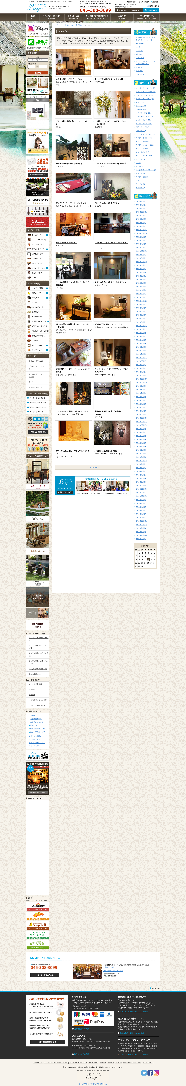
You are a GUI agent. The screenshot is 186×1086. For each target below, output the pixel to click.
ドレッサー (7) (141, 106)
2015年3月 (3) (141, 450)
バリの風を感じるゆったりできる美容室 (110, 164)
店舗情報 (32, 689)
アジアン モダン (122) (144, 138)
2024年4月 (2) (141, 244)
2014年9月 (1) (141, 464)
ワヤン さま (140, 74)
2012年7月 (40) (141, 535)
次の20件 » (94, 467)
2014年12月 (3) (141, 461)
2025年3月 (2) (141, 226)
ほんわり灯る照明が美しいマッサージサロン (73, 122)
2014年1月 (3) (141, 485)
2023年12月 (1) (141, 248)
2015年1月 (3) (141, 457)
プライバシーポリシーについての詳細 (134, 1055)
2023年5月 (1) (141, 255)
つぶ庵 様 (139, 51)
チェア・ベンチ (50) (143, 120)
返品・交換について (37, 732)
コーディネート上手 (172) (145, 134)
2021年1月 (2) (141, 297)
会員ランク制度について (38, 736)
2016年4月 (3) (141, 404)
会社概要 (111, 1063)
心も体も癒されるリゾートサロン (69, 79)
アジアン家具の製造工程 (38, 669)
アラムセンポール (35, 387)
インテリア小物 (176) (144, 124)
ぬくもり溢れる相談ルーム (66, 243)
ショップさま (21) (142, 152)
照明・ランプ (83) (142, 127)
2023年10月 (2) (141, 251)
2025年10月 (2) (141, 215)
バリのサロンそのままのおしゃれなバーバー (111, 244)
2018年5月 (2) (141, 354)
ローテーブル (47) (142, 109)
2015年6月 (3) (141, 439)
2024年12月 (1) (141, 230)
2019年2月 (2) (141, 351)
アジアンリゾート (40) (144, 156)
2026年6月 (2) (141, 201)
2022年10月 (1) (141, 265)
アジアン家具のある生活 (78, 1063)
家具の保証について (36, 674)
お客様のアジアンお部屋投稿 (73, 25)
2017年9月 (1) (141, 365)
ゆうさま (139, 67)
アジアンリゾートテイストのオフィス (71, 203)
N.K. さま (139, 54)
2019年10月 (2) (141, 329)
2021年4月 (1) (141, 290)
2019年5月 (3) (141, 347)
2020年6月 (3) (141, 308)
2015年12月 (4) (141, 418)
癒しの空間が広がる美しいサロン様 (109, 79)
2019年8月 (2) (141, 336)
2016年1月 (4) (141, 414)
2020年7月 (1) (141, 304)
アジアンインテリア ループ (113, 971)
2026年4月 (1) (141, 208)
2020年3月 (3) (141, 315)
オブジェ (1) (140, 188)
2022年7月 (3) (141, 272)
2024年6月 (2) (141, 237)
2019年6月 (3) (141, 343)
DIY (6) (138, 163)
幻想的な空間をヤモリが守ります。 (70, 164)
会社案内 (32, 695)
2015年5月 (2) (141, 443)
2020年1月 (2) (141, 322)
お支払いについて (36, 722)
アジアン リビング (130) (145, 145)
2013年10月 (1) (141, 496)
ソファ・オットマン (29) (145, 117)
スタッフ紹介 (93, 1063)
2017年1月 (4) (141, 375)
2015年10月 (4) (141, 425)
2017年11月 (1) (141, 361)
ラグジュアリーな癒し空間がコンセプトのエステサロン (111, 370)
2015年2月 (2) (141, 454)
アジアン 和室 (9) (142, 148)
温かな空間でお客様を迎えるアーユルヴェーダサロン (73, 325)
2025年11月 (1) (141, 212)
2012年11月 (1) (141, 521)
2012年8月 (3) (141, 532)
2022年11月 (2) (141, 262)
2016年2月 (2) (141, 411)
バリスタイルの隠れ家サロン (106, 451)
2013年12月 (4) (141, 489)
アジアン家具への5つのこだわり (56, 1063)
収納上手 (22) (141, 131)
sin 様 (138, 47)
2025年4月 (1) (141, 223)
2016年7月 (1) (141, 393)
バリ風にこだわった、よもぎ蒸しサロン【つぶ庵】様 (110, 122)
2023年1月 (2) (141, 258)
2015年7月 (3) (141, 436)
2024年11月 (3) (141, 233)
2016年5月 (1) (141, 400)
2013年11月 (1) (141, 493)
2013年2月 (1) (141, 510)
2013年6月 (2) (141, 503)
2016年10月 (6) (141, 382)
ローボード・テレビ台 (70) (145, 88)
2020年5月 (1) (141, 311)
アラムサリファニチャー (38, 361)
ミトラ (31, 382)
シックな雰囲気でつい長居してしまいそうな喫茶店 (73, 283)
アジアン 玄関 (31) (142, 141)
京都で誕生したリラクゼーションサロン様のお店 (73, 370)
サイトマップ (34, 746)
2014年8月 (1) (141, 468)
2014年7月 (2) (141, 471)
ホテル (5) (139, 166)
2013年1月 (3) (141, 514)
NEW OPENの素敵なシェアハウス (108, 324)
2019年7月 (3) (141, 340)
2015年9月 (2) (141, 429)
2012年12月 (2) (141, 517)
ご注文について (36, 719)
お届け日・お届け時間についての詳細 (134, 1011)
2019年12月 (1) (141, 326)
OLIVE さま (140, 58)
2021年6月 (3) (141, 283)
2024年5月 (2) (141, 240)
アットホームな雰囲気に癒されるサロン (72, 411)
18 (148, 560)
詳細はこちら (110, 967)
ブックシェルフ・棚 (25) (145, 95)
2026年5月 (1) (141, 205)
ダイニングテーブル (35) (145, 99)
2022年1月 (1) (141, 276)
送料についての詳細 (81, 1054)
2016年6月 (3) (141, 397)
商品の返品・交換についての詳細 (132, 1033)
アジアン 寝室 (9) (142, 177)
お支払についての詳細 (82, 1029)
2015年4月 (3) (141, 446)
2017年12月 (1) (141, 358)
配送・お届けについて (38, 729)
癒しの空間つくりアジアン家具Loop (93, 1084)
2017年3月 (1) (141, 368)
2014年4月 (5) (141, 478)
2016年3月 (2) (141, 407)
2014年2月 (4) (141, 482)
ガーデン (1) (140, 184)
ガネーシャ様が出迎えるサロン (107, 203)
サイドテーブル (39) (143, 113)
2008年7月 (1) (141, 539)
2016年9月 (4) (141, 386)
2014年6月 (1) (141, 475)
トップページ (58, 25)
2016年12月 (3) (141, 379)
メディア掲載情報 (35, 684)
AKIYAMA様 (140, 43)
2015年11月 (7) (141, 422)
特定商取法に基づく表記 (38, 700)
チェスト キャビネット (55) (146, 92)
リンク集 (118, 1063)
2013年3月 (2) (141, 507)
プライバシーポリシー (37, 705)
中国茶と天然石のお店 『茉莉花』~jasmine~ (108, 412)
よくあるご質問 (34, 739)
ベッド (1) (139, 180)
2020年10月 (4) (141, 301)
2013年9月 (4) (141, 500)
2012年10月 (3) (141, 525)
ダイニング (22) (141, 159)
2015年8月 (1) (141, 432)
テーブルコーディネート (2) (146, 170)
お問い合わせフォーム (37, 743)
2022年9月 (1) (141, 269)
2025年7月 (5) (141, 219)
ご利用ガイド (34, 716)
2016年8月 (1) (141, 390)
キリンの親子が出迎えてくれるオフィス (110, 282)
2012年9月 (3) (141, 528)
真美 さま (139, 71)
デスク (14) (140, 102)
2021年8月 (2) (141, 279)
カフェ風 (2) (140, 173)
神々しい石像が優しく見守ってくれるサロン (73, 452)
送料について (35, 725)
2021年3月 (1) (141, 294)
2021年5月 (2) (141, 287)
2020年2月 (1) (141, 318)
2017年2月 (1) (141, 372)
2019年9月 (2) (141, 333)
